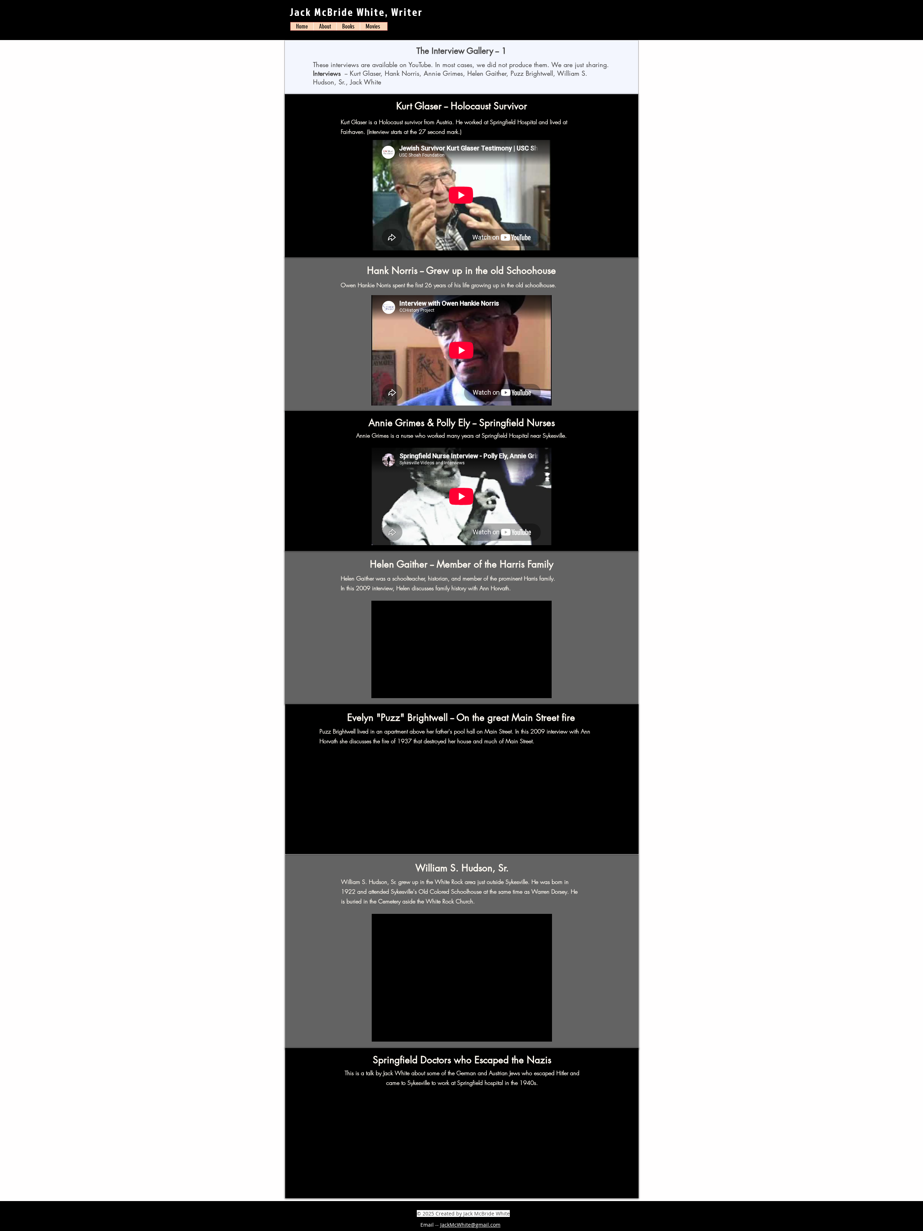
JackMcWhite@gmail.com (470, 1224)
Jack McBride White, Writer (356, 11)
